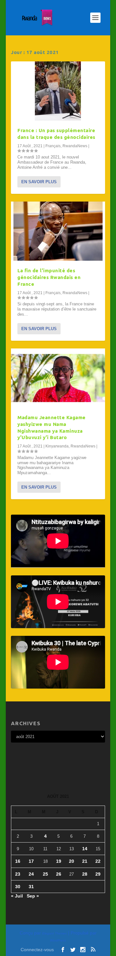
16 (17, 861)
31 (31, 886)
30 (17, 886)
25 (45, 874)
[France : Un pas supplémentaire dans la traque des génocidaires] (58, 91)
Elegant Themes (54, 933)
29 (98, 874)
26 (58, 874)
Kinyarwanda (57, 446)
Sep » (33, 895)
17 (31, 861)
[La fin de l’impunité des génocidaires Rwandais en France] (58, 231)
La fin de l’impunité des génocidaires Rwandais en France (49, 277)
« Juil (17, 895)
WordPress (58, 940)
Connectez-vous (37, 949)
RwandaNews (75, 146)
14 (84, 848)
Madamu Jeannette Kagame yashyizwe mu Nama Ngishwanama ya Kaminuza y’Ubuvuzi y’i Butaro (51, 427)
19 (58, 861)
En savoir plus (39, 181)
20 (71, 861)
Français (53, 146)
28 (84, 874)
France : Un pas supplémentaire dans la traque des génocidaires (56, 133)
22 (98, 861)
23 (17, 874)
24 (31, 874)
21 (84, 861)
